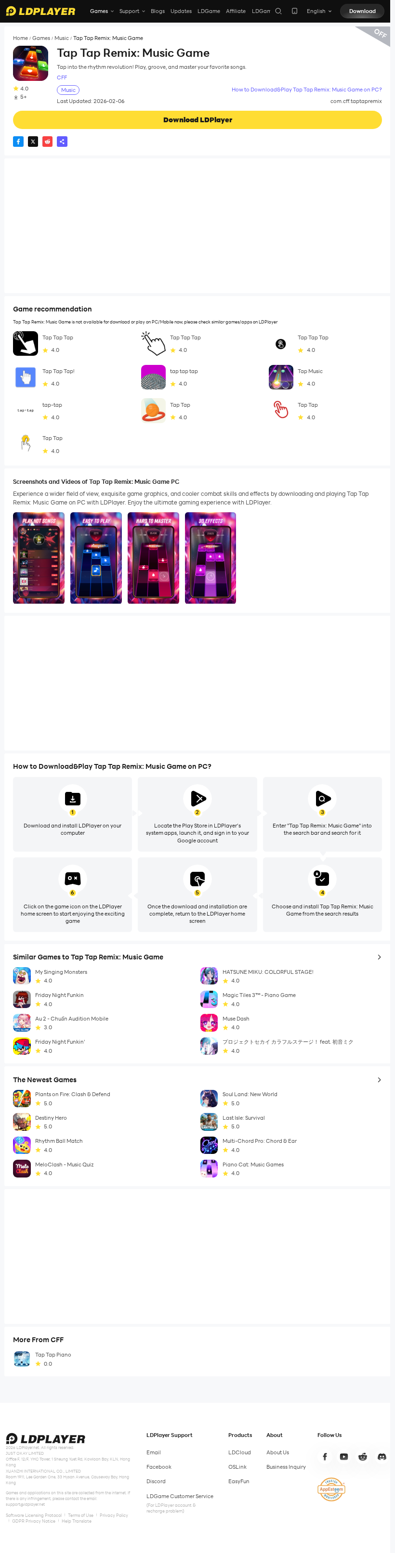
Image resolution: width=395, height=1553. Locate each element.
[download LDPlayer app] (294, 10)
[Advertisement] (197, 225)
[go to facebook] (324, 1456)
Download (362, 11)
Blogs (158, 11)
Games (41, 38)
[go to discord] (382, 1456)
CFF (62, 78)
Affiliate (236, 11)
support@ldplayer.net (25, 1504)
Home (20, 38)
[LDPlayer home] (40, 11)
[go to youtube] (344, 1456)
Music (61, 38)
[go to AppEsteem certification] (331, 1489)
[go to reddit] (363, 1456)
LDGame (209, 11)
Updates (181, 11)
